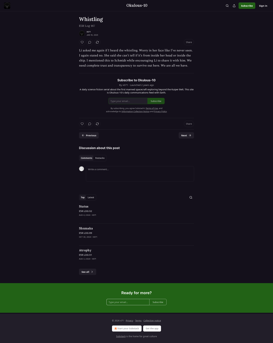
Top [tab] (83, 197)
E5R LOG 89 (85, 232)
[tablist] (92, 158)
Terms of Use (152, 108)
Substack (121, 336)
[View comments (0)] (90, 42)
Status (83, 206)
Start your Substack (128, 328)
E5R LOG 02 (85, 211)
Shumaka (86, 228)
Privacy (129, 320)
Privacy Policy (160, 111)
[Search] (227, 6)
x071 (89, 32)
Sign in (263, 5)
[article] (136, 212)
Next (184, 135)
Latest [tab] (91, 197)
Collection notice (152, 320)
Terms (138, 320)
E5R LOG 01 (85, 254)
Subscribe (247, 5)
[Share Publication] (234, 6)
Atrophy (85, 250)
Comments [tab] (86, 158)
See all (85, 271)
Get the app (152, 328)
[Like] (82, 42)
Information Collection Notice (135, 111)
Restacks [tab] (99, 158)
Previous (91, 135)
